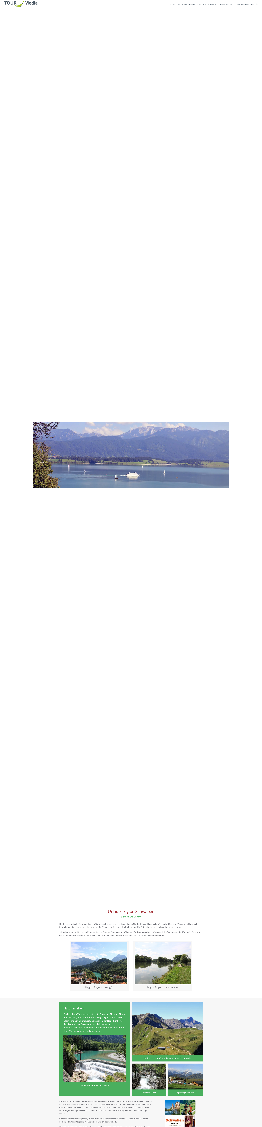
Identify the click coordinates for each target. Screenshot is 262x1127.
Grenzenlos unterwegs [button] (225, 4)
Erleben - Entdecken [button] (241, 4)
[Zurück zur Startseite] (20, 4)
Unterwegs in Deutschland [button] (186, 4)
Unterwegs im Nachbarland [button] (206, 4)
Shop (252, 4)
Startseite (172, 4)
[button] (257, 4)
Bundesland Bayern (131, 916)
